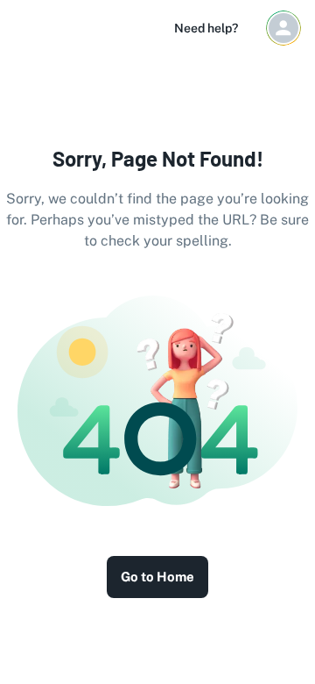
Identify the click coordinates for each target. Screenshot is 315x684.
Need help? (206, 28)
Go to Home (157, 576)
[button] (283, 28)
